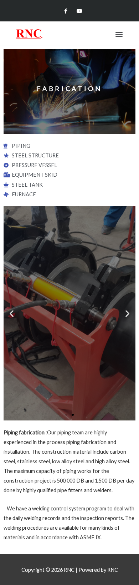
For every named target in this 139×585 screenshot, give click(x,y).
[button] (119, 34)
